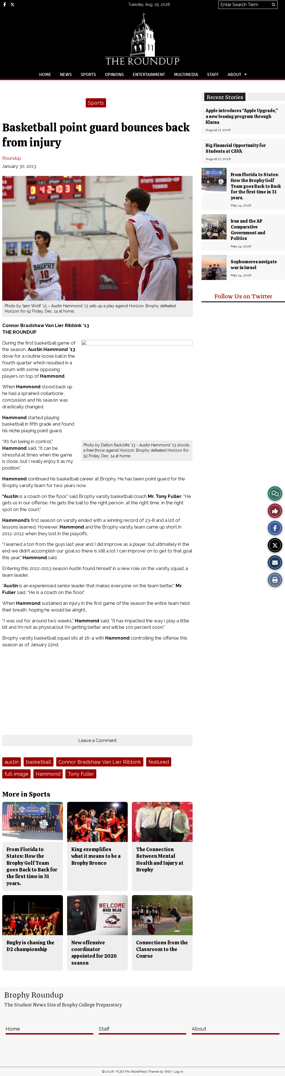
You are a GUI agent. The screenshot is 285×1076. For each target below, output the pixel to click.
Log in (178, 1071)
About (234, 74)
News (66, 74)
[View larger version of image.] (97, 238)
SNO (167, 1071)
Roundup (11, 158)
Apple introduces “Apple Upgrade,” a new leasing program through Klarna (242, 116)
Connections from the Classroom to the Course (162, 949)
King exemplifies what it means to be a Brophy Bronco (96, 856)
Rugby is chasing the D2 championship (30, 945)
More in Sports (26, 794)
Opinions (114, 74)
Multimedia (186, 74)
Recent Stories (225, 97)
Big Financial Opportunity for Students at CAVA (236, 148)
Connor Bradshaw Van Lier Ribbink (99, 762)
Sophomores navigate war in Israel (254, 265)
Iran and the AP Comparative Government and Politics (248, 229)
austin (11, 762)
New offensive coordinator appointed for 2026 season (94, 952)
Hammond (48, 774)
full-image (16, 774)
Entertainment (149, 74)
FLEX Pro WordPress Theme (137, 1071)
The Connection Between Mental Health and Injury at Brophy (159, 859)
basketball (38, 762)
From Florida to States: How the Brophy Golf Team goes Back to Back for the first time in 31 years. (256, 186)
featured (158, 762)
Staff (213, 74)
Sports (88, 74)
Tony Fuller (81, 774)
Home (45, 74)
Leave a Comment (97, 740)
